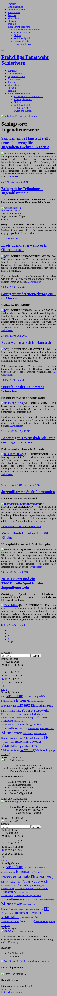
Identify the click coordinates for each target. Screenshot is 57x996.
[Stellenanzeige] (17, 931)
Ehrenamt (24, 700)
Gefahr (17, 717)
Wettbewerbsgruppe (45, 750)
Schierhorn (38, 738)
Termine (12, 15)
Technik (12, 24)
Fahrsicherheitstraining (11, 711)
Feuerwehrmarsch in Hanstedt (26, 342)
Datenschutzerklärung (12, 992)
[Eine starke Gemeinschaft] (28, 801)
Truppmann (21, 741)
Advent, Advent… (23, 32)
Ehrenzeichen (9, 705)
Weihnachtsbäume (10, 750)
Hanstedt (43, 717)
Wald (36, 745)
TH (46, 737)
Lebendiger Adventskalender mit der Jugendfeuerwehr (28, 440)
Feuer (26, 710)
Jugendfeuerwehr (16, 9)
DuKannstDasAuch (8, 701)
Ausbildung (14, 696)
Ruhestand (28, 738)
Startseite (12, 4)
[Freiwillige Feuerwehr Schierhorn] (19, 116)
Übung (5, 754)
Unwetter (35, 741)
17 (3, 679)
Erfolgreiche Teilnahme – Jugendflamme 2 (22, 191)
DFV (43, 696)
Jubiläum (36, 724)
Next (10, 642)
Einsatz (23, 705)
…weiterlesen (13, 176)
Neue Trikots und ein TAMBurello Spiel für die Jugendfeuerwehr (22, 583)
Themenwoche (7, 742)
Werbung (27, 750)
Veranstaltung (11, 745)
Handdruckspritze (29, 717)
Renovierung (18, 738)
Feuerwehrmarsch (9, 714)
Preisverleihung (41, 734)
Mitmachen (13, 18)
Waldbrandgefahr (22, 38)
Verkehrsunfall (27, 746)
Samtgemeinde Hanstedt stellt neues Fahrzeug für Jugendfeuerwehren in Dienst (25, 142)
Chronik (12, 21)
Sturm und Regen (23, 44)
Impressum (6, 989)
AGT (3, 696)
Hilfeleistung (9, 720)
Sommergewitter (22, 41)
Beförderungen (32, 696)
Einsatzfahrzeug (42, 705)
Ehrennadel (38, 701)
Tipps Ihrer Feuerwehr (19, 26)
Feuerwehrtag (25, 714)
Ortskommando (15, 6)
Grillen (17, 35)
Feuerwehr (40, 710)
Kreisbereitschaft (47, 729)
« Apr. (4, 689)
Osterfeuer (28, 733)
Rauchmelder (7, 738)
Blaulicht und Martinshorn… (28, 29)
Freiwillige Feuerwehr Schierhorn (25, 60)
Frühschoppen (38, 714)
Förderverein (14, 12)
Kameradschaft (33, 729)
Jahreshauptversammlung (16, 724)
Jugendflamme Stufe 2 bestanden (28, 492)
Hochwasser (23, 720)
